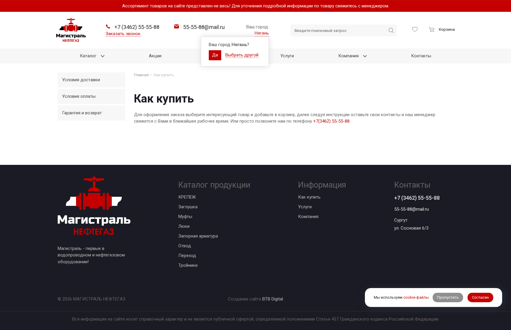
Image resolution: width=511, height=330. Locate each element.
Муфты (185, 216)
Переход (187, 255)
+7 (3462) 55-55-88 (417, 198)
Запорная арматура (198, 236)
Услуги (305, 206)
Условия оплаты (79, 96)
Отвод (184, 245)
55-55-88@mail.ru (411, 209)
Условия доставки (81, 79)
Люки (184, 226)
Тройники (188, 265)
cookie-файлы (416, 297)
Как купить (309, 197)
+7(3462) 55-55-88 (331, 121)
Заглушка (188, 206)
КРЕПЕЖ (187, 197)
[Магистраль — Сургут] (71, 30)
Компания (308, 216)
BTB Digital (272, 299)
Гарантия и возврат (82, 113)
